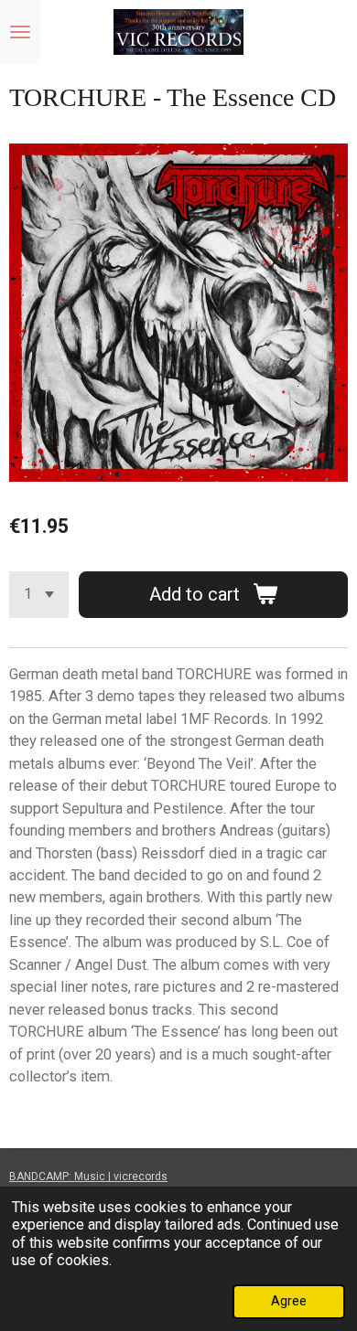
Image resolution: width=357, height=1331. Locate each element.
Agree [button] (289, 1301)
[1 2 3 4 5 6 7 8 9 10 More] (39, 594)
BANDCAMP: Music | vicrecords (88, 1176)
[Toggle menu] (20, 32)
